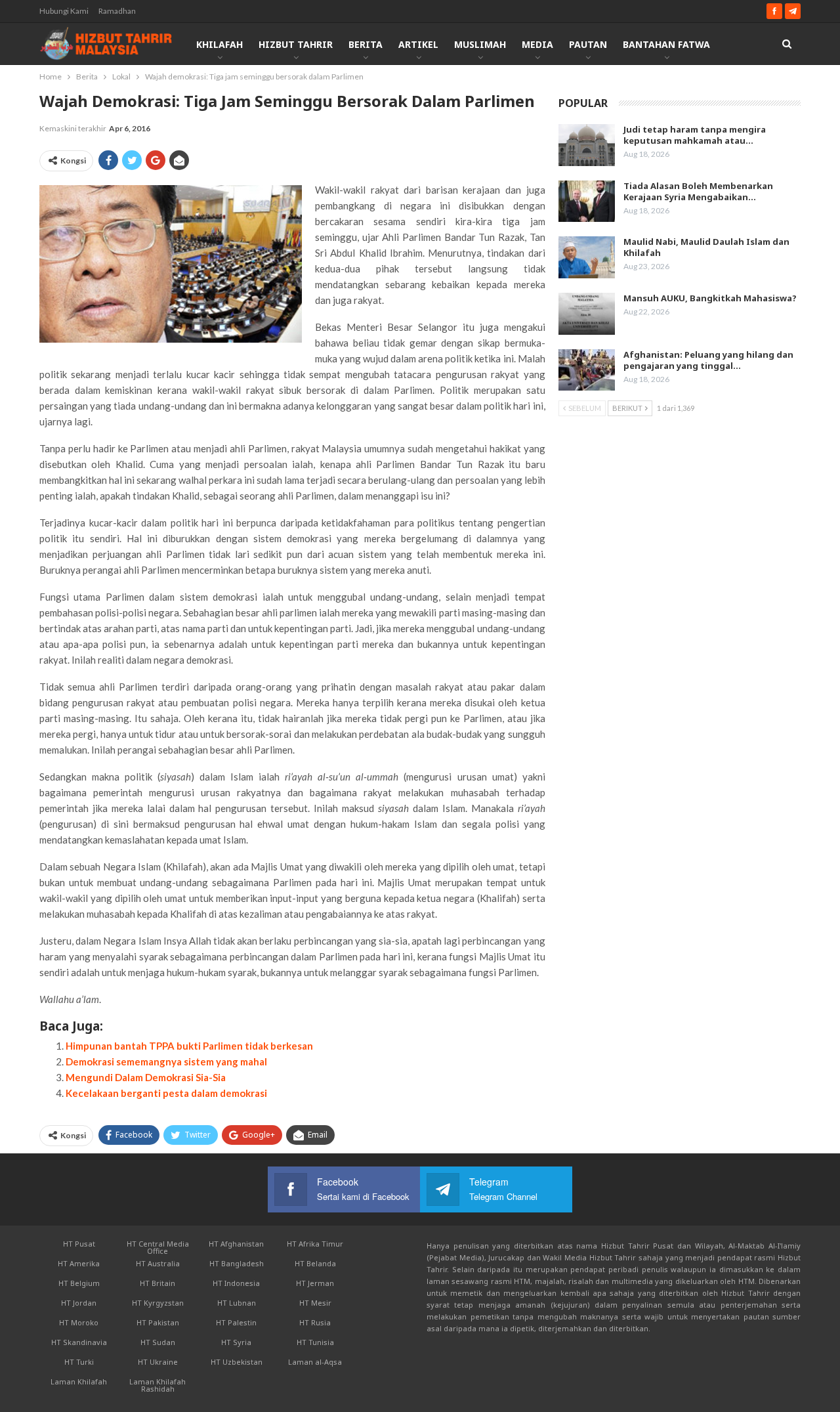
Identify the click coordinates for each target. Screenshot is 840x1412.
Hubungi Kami (64, 11)
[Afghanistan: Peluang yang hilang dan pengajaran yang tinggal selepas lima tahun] (586, 370)
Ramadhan (117, 11)
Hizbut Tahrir (296, 44)
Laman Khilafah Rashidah (157, 1385)
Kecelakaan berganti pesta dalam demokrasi (166, 1093)
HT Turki (79, 1362)
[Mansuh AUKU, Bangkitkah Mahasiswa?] (586, 314)
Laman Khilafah (79, 1381)
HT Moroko (78, 1322)
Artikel (418, 44)
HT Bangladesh (236, 1263)
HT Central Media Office (158, 1247)
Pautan (588, 44)
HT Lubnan (236, 1303)
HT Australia (158, 1263)
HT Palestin (236, 1322)
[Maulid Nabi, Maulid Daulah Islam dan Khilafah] (586, 257)
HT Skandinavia (79, 1342)
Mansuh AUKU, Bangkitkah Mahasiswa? (710, 298)
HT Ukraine (158, 1362)
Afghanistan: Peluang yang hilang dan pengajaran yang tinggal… (708, 360)
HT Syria (236, 1342)
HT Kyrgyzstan (158, 1303)
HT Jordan (78, 1303)
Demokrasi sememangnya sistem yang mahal (166, 1061)
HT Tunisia (315, 1342)
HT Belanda (315, 1263)
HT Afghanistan (236, 1244)
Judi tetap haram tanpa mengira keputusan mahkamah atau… (694, 134)
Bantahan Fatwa (666, 44)
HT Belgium (79, 1283)
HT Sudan (157, 1342)
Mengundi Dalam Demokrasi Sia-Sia (146, 1077)
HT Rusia (315, 1322)
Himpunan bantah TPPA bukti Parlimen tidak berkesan (189, 1046)
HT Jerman (315, 1283)
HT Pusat (79, 1244)
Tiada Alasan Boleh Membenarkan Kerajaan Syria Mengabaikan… (698, 191)
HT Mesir (315, 1303)
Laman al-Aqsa (315, 1362)
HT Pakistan (157, 1322)
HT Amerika (79, 1263)
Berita (365, 44)
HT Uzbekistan (236, 1362)
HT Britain (157, 1283)
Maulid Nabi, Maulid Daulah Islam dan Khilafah (706, 247)
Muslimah (480, 44)
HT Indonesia (236, 1283)
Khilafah (219, 44)
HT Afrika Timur (315, 1244)
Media (537, 44)
